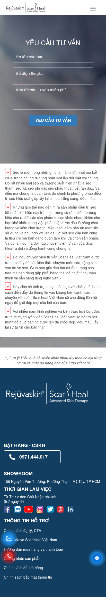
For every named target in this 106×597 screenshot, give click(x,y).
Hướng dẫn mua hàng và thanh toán (33, 549)
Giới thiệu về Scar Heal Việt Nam (30, 539)
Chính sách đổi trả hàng (23, 567)
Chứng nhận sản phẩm (22, 558)
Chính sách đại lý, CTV (22, 530)
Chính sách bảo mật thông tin (28, 577)
